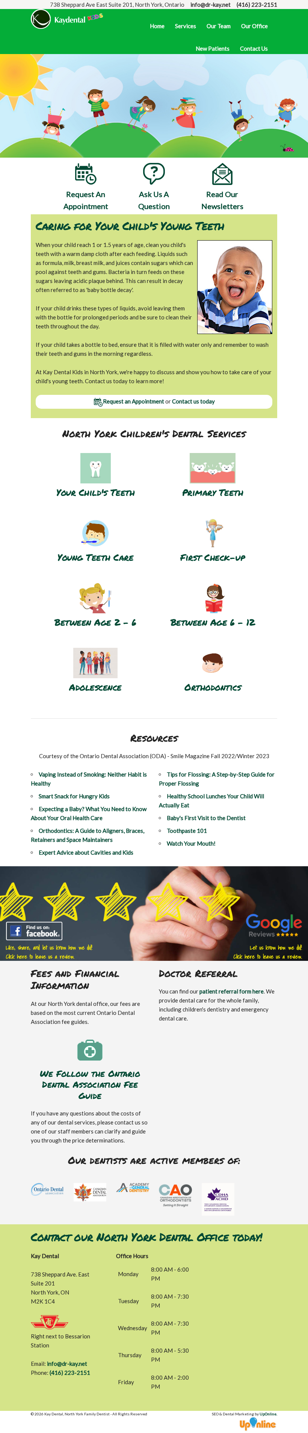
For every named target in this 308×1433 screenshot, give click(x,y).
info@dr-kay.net (210, 4)
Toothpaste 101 (187, 830)
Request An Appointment (85, 200)
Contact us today (193, 401)
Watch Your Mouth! (191, 843)
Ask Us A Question (154, 200)
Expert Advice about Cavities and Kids (86, 852)
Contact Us (254, 48)
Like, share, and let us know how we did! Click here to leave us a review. (49, 952)
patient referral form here (231, 991)
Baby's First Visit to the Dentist (206, 817)
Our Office (254, 26)
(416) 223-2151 (257, 4)
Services (185, 26)
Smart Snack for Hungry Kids (74, 796)
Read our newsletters (222, 200)
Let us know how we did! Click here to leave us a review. (268, 952)
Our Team (219, 26)
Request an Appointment (133, 401)
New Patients (212, 48)
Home (157, 26)
